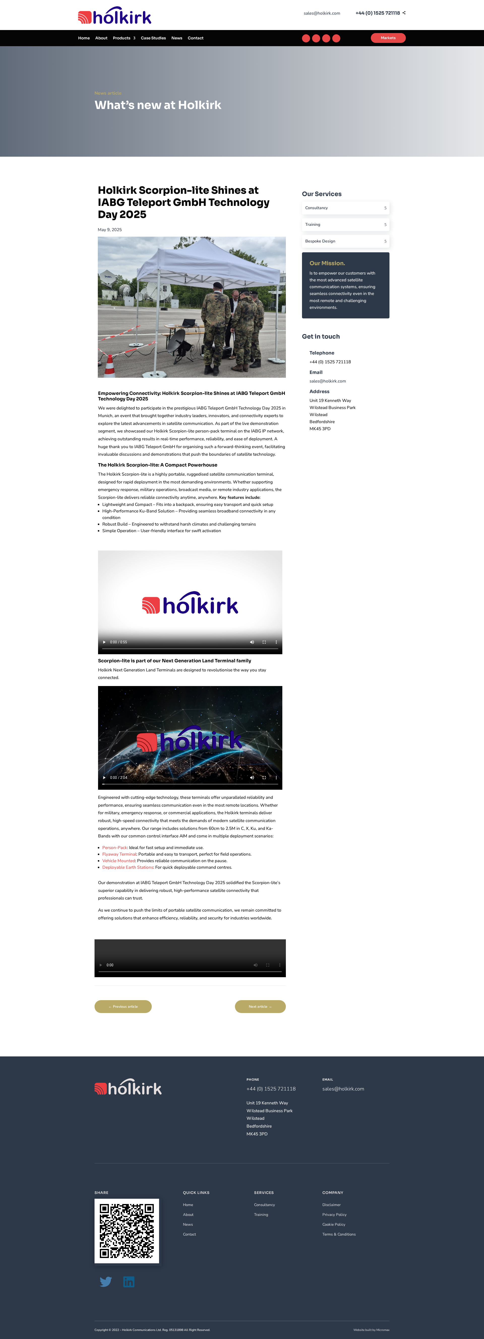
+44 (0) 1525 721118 (378, 13)
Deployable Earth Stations (127, 867)
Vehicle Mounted (118, 861)
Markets (388, 38)
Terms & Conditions (339, 1234)
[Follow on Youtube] (336, 38)
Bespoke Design (320, 241)
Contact (195, 38)
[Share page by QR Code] (404, 13)
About (101, 38)
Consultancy (316, 208)
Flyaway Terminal (119, 854)
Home (84, 38)
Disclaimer (331, 1204)
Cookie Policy (333, 1224)
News (176, 38)
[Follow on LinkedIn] (306, 38)
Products (121, 38)
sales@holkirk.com (322, 13)
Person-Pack (114, 848)
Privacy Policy (334, 1214)
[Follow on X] (326, 38)
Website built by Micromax (371, 1330)
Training (312, 224)
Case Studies (153, 38)
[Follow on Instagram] (316, 38)
